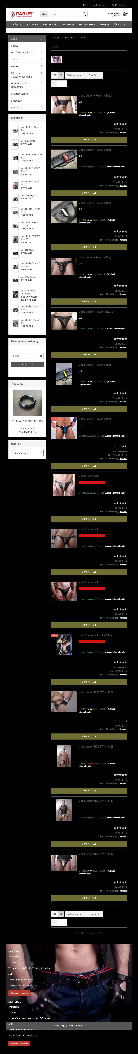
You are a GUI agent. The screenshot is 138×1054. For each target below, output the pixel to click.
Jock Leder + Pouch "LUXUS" (96, 311)
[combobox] (75, 75)
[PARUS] (21, 14)
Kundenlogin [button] (101, 5)
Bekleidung (50, 24)
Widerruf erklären (19, 993)
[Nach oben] (129, 1049)
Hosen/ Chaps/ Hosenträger (19, 85)
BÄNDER (17, 24)
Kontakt (12, 962)
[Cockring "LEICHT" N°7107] (27, 403)
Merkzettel (119, 5)
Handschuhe (87, 24)
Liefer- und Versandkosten (21, 979)
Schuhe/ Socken (19, 93)
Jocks (14, 38)
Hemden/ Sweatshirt (22, 52)
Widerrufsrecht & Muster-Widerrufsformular (29, 968)
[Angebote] (42, 384)
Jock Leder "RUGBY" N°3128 (96, 692)
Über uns (119, 24)
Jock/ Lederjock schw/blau (95, 635)
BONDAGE (32, 24)
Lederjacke (16, 100)
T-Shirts (15, 59)
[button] (85, 5)
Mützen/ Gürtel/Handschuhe (21, 75)
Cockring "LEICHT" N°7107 (27, 421)
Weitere (104, 24)
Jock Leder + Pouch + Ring (95, 95)
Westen (15, 66)
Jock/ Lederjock (89, 476)
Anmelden (27, 364)
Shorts (14, 45)
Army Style (16, 107)
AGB (10, 974)
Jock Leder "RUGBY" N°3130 (96, 800)
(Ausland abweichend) (115, 167)
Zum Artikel (89, 140)
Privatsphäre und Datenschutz (22, 985)
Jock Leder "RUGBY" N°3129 (96, 746)
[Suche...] (84, 14)
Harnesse (68, 24)
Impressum (13, 956)
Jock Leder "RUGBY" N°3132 (96, 854)
